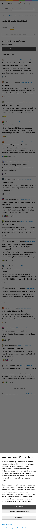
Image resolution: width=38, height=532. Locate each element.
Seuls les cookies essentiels (19, 511)
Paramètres (19, 518)
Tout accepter (19, 507)
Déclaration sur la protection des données (14, 528)
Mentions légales (7, 524)
